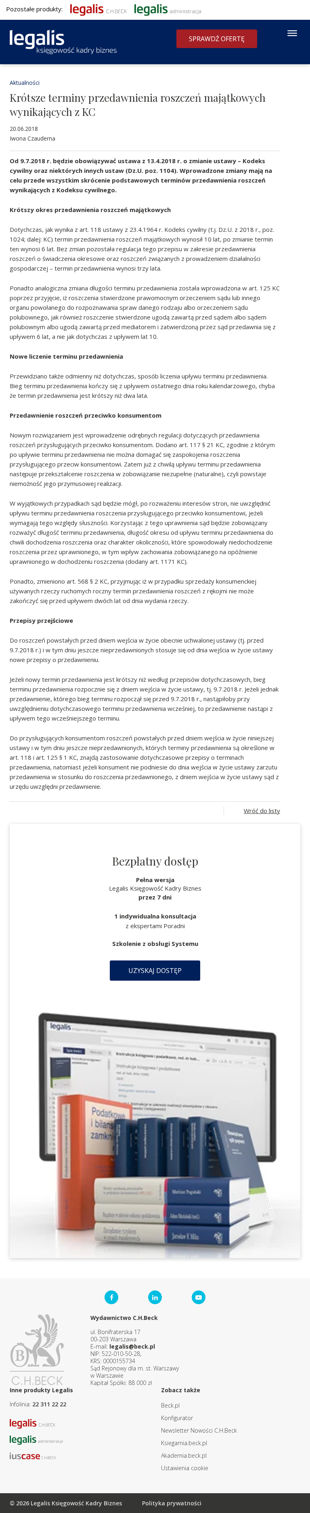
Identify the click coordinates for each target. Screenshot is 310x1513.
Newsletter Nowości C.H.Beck (199, 1430)
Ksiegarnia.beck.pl (184, 1443)
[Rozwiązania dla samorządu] (167, 9)
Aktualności (25, 82)
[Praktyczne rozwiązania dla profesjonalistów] (63, 42)
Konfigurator (177, 1418)
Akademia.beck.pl (184, 1455)
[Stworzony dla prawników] (98, 9)
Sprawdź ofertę (217, 38)
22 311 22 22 (49, 1404)
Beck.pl (170, 1405)
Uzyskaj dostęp (155, 970)
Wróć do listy (262, 811)
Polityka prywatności (171, 1503)
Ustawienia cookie (184, 1468)
